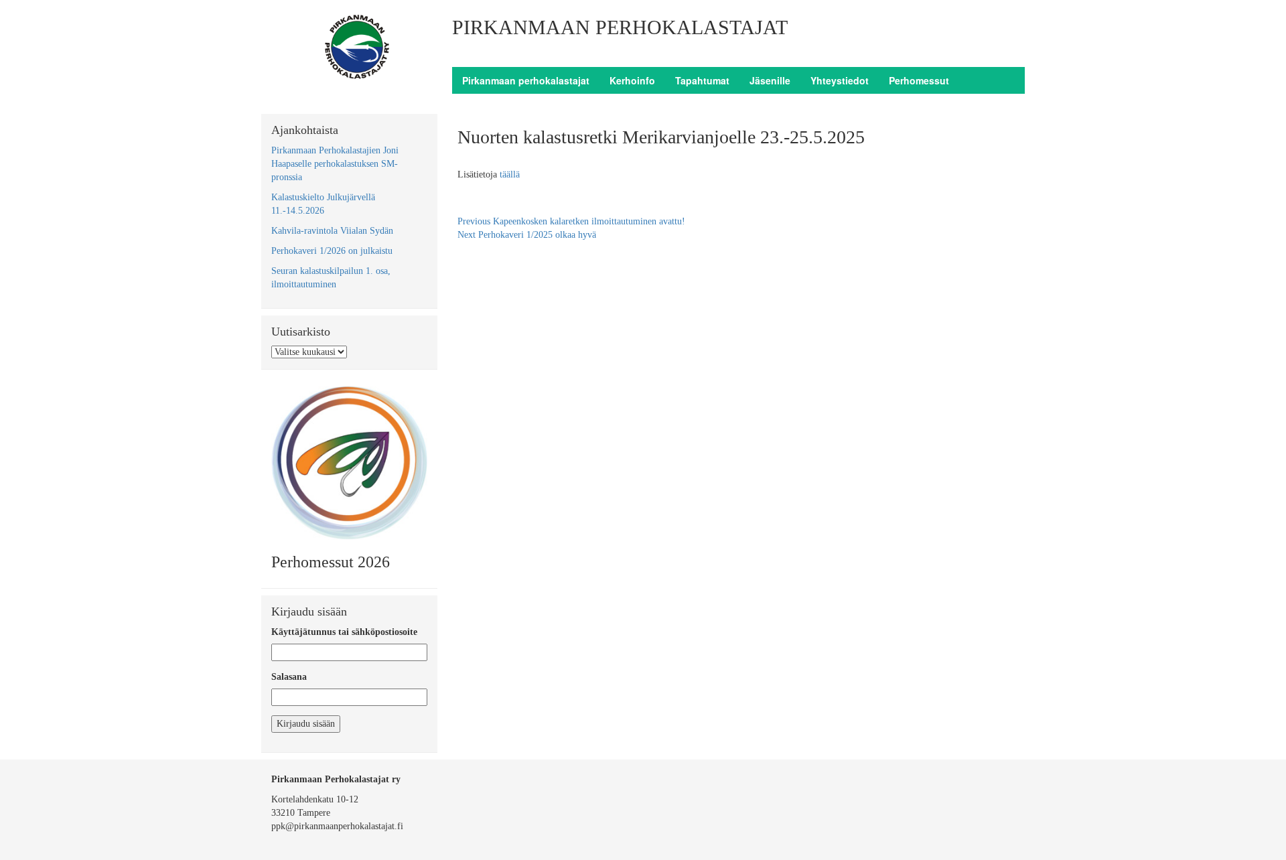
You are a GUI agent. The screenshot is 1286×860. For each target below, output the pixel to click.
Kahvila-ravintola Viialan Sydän (332, 231)
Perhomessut (919, 80)
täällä (510, 174)
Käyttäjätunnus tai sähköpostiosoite (344, 632)
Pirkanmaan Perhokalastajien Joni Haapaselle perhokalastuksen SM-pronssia (335, 163)
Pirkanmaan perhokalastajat (525, 80)
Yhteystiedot (839, 80)
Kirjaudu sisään (306, 724)
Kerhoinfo (632, 80)
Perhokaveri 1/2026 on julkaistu (331, 251)
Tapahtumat (702, 80)
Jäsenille (769, 80)
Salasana (289, 677)
